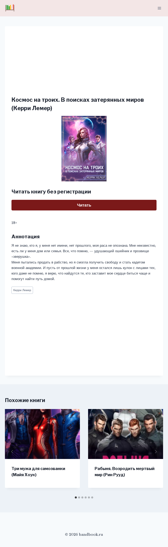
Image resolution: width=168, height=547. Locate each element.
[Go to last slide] (12, 451)
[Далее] (155, 451)
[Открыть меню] (159, 8)
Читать (84, 205)
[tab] (76, 497)
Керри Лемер (22, 290)
